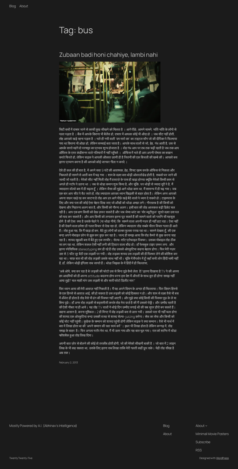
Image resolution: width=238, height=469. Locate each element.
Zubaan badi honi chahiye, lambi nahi (108, 54)
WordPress (222, 458)
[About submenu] (206, 426)
